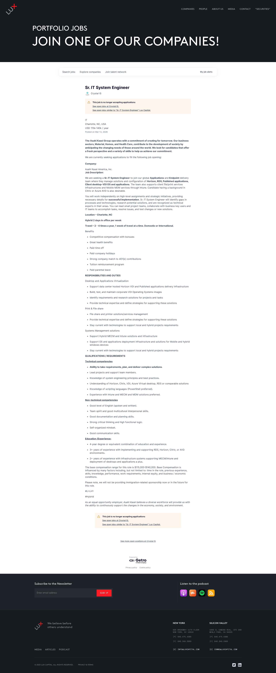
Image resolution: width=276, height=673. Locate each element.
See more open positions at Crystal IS (138, 541)
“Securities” (262, 9)
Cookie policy (145, 567)
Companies (187, 9)
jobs (68, 71)
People (203, 9)
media (231, 9)
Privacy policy (131, 567)
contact (245, 9)
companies (90, 71)
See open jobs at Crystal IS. (106, 106)
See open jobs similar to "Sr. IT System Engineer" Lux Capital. (122, 110)
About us (217, 9)
